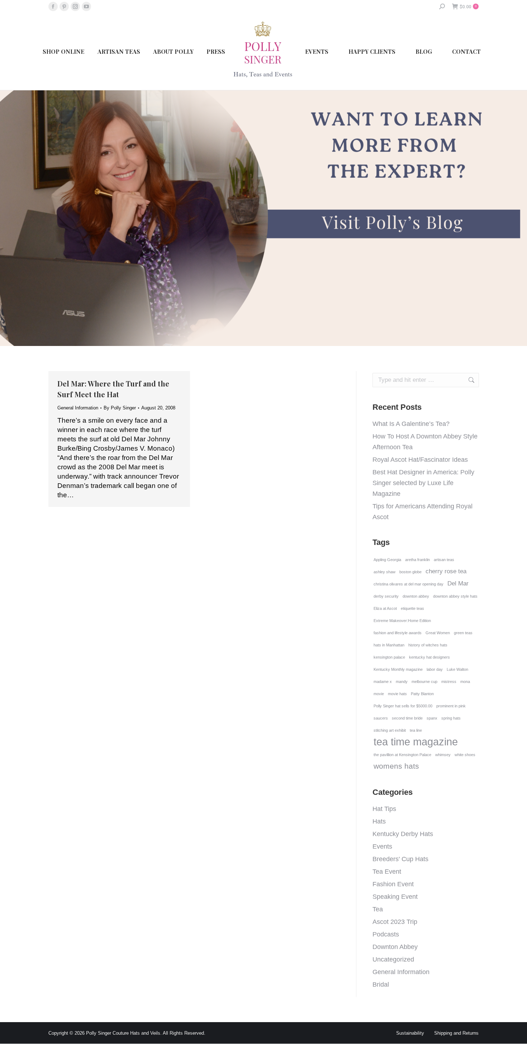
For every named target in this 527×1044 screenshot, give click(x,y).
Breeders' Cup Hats (400, 859)
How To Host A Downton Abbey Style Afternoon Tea (425, 442)
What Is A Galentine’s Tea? (411, 423)
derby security (386, 596)
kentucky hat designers (429, 657)
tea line (416, 730)
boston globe (410, 572)
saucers (381, 718)
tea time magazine (416, 741)
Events (382, 846)
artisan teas (444, 559)
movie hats (397, 694)
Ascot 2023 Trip (394, 921)
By (120, 408)
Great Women (438, 633)
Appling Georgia (387, 559)
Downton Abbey (395, 946)
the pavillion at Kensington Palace (402, 755)
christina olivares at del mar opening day (408, 584)
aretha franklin (417, 559)
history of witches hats (427, 645)
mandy (402, 681)
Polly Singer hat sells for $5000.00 (403, 706)
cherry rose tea (446, 571)
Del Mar (458, 583)
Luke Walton (457, 669)
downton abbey (416, 596)
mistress (448, 681)
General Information (77, 408)
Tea (377, 909)
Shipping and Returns (456, 1033)
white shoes (465, 755)
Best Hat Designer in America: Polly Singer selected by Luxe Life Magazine (423, 483)
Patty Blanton (422, 694)
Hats (379, 821)
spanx (432, 718)
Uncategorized (393, 959)
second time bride (407, 718)
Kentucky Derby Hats (402, 833)
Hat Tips (384, 808)
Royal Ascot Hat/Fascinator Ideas (420, 459)
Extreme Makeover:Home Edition (402, 620)
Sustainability (410, 1033)
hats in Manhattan (389, 645)
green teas (463, 633)
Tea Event (386, 871)
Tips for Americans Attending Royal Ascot (422, 512)
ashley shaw (384, 572)
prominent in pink (451, 706)
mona (465, 681)
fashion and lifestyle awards (398, 633)
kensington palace (389, 657)
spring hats (451, 718)
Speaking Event (395, 896)
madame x (383, 681)
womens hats (396, 766)
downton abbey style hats (455, 596)
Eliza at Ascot (385, 608)
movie (379, 694)
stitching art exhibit (390, 730)
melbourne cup (424, 681)
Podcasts (385, 934)
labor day (435, 669)
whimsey (443, 755)
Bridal (380, 984)
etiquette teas (412, 608)
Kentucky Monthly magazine (398, 669)
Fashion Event (393, 884)
